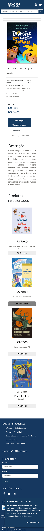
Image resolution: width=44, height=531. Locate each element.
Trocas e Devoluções (28, 436)
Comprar (21, 120)
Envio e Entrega (11, 440)
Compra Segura (11, 436)
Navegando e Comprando (15, 444)
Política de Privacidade (14, 432)
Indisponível (23, 304)
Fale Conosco (20, 428)
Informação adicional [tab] (20, 136)
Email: (4, 472)
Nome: (5, 463)
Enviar (6, 481)
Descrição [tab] (16, 131)
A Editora (9, 428)
